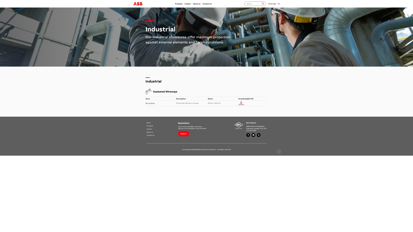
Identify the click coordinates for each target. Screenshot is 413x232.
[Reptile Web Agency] (279, 151)
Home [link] (148, 123)
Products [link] (178, 4)
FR (279, 4)
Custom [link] (188, 4)
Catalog (241, 104)
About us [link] (196, 4)
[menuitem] (178, 4)
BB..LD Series (150, 103)
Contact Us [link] (207, 4)
